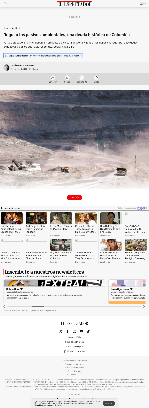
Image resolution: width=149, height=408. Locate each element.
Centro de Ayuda (74, 371)
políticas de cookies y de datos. (49, 405)
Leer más (74, 197)
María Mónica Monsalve (22, 65)
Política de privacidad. (47, 310)
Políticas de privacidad (74, 368)
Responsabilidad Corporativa (74, 361)
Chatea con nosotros (76, 351)
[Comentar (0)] (81, 77)
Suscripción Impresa (74, 342)
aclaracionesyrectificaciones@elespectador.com (97, 384)
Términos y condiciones (74, 364)
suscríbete (128, 298)
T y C (29, 310)
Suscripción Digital (74, 346)
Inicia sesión (11, 298)
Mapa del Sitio (74, 337)
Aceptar (108, 403)
